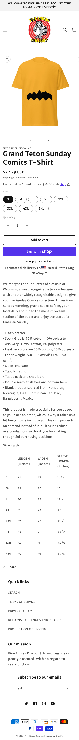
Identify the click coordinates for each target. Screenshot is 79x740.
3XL (10, 208)
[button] (5, 29)
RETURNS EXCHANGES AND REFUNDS (35, 620)
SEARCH (14, 592)
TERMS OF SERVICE (22, 602)
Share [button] (12, 567)
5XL (41, 208)
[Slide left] (30, 140)
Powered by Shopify (53, 736)
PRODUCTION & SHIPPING (27, 629)
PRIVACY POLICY (20, 611)
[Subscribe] (66, 688)
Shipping (8, 177)
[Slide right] (48, 140)
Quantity (9, 217)
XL (46, 199)
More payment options (39, 261)
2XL (61, 199)
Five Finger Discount (34, 736)
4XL (26, 208)
